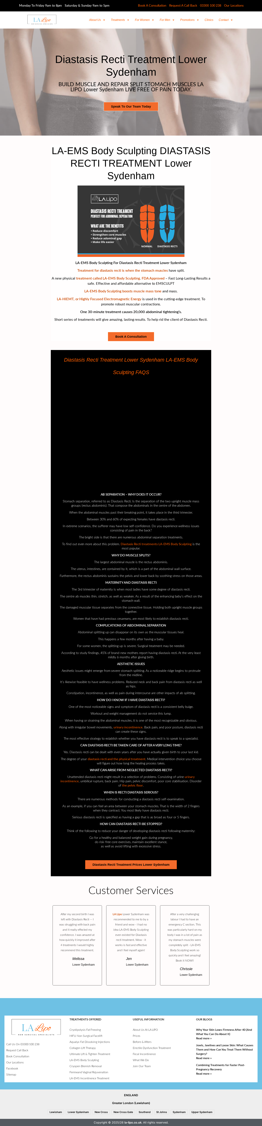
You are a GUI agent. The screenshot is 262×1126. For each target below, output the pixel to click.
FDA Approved (153, 278)
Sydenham (179, 1112)
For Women (142, 19)
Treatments (118, 19)
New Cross (101, 1112)
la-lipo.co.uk (133, 1122)
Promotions (187, 19)
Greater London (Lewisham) (131, 1103)
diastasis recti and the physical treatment (116, 759)
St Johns (161, 1112)
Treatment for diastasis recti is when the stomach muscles (122, 270)
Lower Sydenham (78, 1112)
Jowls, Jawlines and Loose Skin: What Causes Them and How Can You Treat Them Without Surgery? (224, 1049)
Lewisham (56, 1112)
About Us (95, 19)
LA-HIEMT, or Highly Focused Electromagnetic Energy (99, 299)
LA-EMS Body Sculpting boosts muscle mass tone (123, 291)
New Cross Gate (123, 1112)
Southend (145, 1112)
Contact (223, 19)
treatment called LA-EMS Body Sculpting (108, 278)
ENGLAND (131, 1095)
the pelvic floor (132, 785)
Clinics (209, 19)
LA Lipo (117, 914)
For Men (165, 19)
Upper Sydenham (201, 1112)
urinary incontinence (128, 727)
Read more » (204, 1038)
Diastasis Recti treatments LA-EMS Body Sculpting (156, 544)
